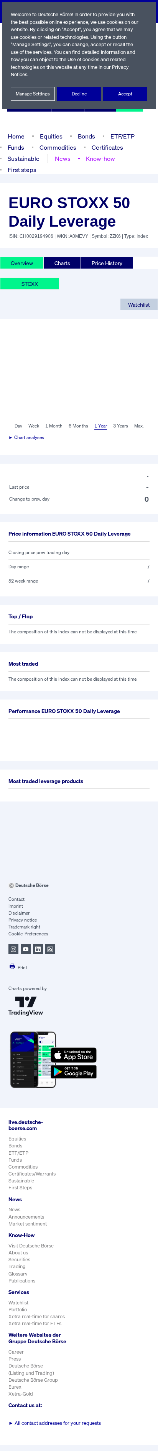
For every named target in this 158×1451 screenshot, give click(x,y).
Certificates (107, 147)
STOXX (29, 283)
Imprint (15, 906)
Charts (62, 263)
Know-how (100, 158)
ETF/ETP (122, 136)
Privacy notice (22, 920)
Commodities (58, 147)
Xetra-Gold (20, 1394)
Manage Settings (33, 94)
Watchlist (139, 304)
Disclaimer (19, 913)
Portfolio (17, 1309)
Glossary (18, 1274)
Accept (125, 94)
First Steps (20, 1187)
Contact (16, 899)
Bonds (86, 136)
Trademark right (24, 927)
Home (16, 136)
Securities (19, 1259)
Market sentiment (27, 1224)
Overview (22, 263)
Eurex (14, 1387)
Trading (17, 1266)
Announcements (26, 1217)
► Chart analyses (26, 437)
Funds (16, 147)
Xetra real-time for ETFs (34, 1323)
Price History (107, 263)
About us (18, 1252)
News (63, 158)
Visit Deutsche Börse (31, 1245)
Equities (51, 136)
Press (14, 1359)
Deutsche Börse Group (33, 1380)
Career (16, 1352)
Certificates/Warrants (32, 1173)
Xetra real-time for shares (36, 1316)
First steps (22, 169)
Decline (79, 94)
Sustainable (24, 158)
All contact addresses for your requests (54, 1423)
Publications (21, 1280)
